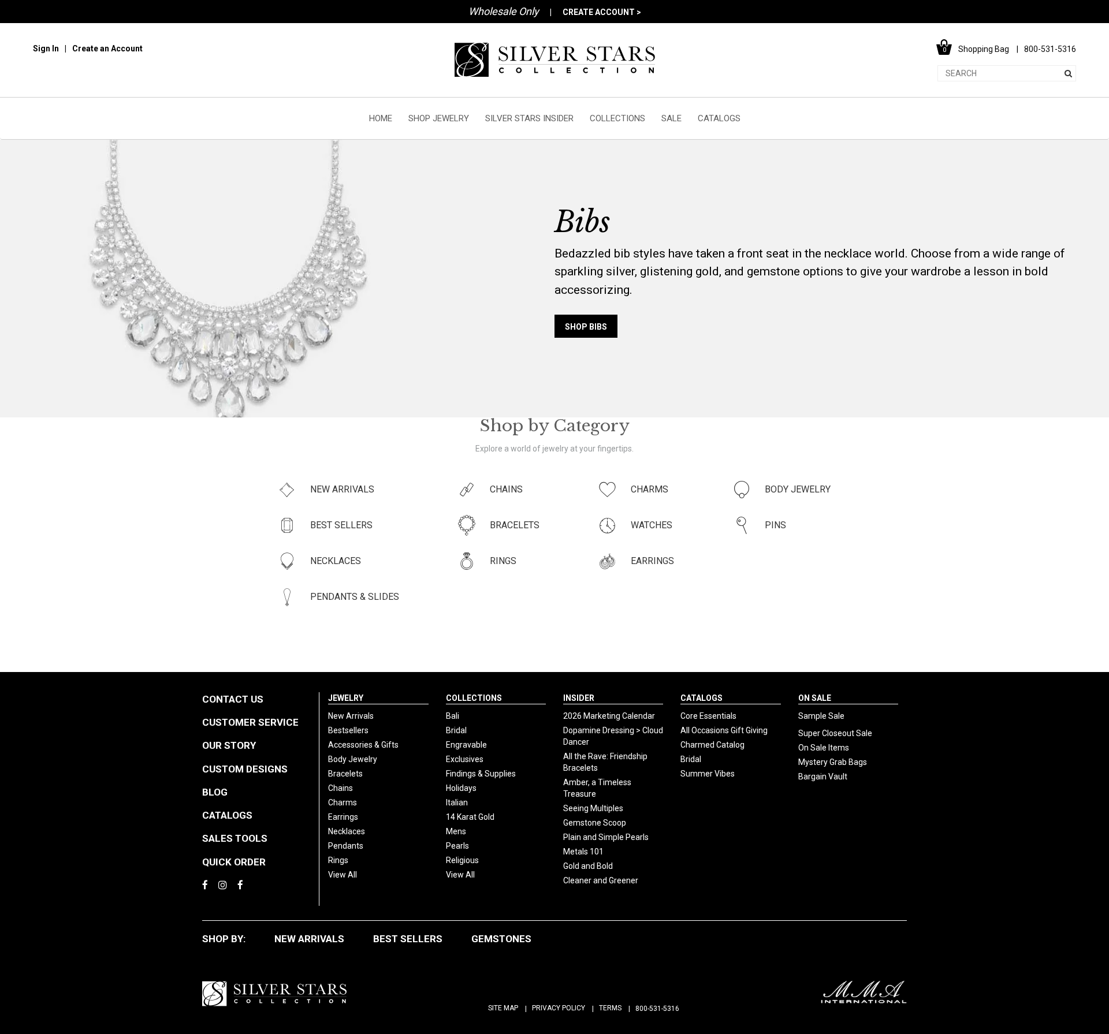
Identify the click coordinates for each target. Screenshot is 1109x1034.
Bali (452, 716)
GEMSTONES (501, 939)
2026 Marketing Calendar (609, 716)
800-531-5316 (657, 1009)
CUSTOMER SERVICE (250, 722)
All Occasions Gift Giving (724, 730)
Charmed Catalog (712, 744)
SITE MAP (503, 1008)
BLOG (215, 792)
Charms (342, 802)
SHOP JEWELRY (438, 118)
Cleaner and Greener (600, 880)
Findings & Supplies (481, 773)
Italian (457, 802)
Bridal (456, 730)
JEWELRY (345, 698)
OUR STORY (229, 745)
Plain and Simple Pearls (606, 837)
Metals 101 (583, 851)
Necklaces (346, 831)
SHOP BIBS (586, 326)
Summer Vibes (707, 773)
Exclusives (464, 759)
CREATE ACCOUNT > (602, 12)
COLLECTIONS (617, 118)
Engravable (466, 744)
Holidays (461, 788)
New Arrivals (351, 716)
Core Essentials (708, 716)
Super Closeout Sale (835, 733)
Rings (338, 860)
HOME (380, 118)
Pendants (345, 845)
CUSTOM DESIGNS (245, 769)
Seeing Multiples (593, 808)
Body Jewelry (352, 759)
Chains (340, 788)
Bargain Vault (822, 776)
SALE (671, 118)
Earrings (343, 817)
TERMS (610, 1008)
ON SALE (814, 698)
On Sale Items (823, 747)
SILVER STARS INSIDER (529, 118)
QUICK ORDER (234, 862)
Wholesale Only (503, 11)
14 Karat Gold (470, 817)
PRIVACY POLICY (558, 1008)
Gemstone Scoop (594, 822)
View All (342, 874)
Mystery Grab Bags (832, 762)
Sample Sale (821, 716)
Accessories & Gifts (363, 744)
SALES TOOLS (234, 838)
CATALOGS (719, 118)
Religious (462, 860)
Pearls (457, 845)
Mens (456, 831)
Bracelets (345, 773)
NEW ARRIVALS (309, 939)
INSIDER (578, 698)
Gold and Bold (588, 866)
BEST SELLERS (407, 939)
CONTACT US (232, 699)
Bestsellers (348, 730)
